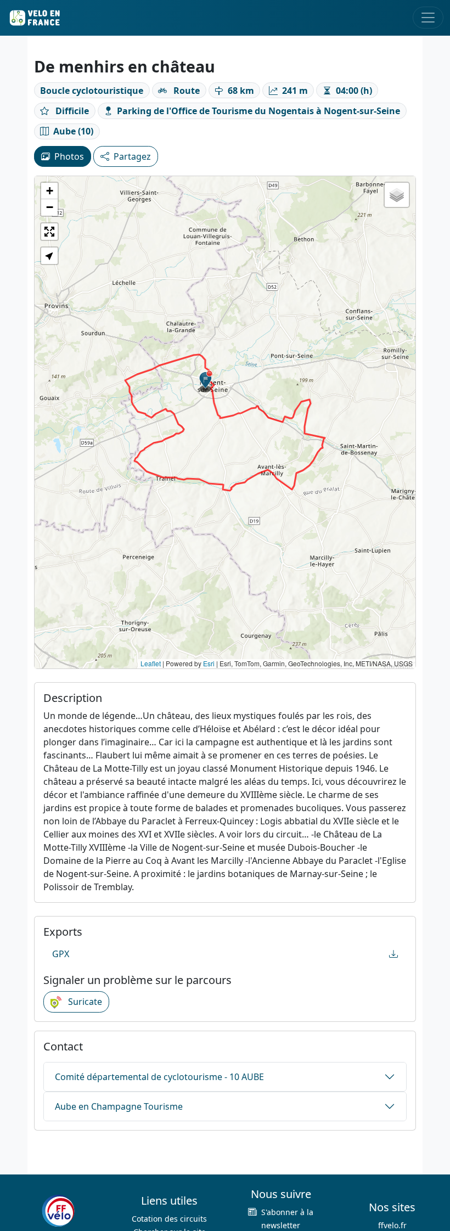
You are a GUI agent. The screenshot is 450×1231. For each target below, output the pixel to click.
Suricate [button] (84, 1002)
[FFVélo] (58, 1211)
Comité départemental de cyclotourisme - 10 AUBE (159, 1077)
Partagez (132, 156)
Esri (209, 663)
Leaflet (150, 663)
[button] (205, 381)
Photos (69, 156)
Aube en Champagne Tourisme (119, 1106)
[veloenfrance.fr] (34, 17)
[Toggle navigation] (428, 18)
